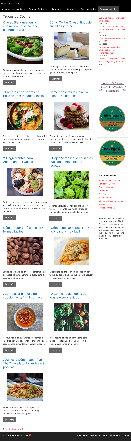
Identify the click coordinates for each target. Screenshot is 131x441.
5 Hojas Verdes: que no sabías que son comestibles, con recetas (71, 161)
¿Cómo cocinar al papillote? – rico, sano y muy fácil (70, 229)
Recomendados (88, 9)
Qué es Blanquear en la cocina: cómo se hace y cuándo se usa (20, 26)
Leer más (9, 82)
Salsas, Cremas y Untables (111, 201)
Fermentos (57, 9)
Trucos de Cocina (108, 9)
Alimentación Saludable (13, 9)
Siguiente (17, 429)
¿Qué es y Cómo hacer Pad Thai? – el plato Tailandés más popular (24, 363)
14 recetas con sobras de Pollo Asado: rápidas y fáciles (24, 94)
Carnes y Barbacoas (38, 9)
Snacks (102, 204)
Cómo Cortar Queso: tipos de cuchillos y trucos (70, 24)
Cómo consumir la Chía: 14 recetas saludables (68, 94)
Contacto (103, 435)
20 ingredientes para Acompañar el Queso (18, 160)
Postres (102, 194)
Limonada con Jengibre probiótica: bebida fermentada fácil (109, 50)
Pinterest (114, 435)
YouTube (125, 435)
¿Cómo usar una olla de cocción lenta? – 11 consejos (23, 295)
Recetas (70, 9)
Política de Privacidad (87, 435)
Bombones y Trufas (107, 184)
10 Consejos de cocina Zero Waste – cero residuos (69, 295)
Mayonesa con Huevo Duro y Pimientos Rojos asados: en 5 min (112, 29)
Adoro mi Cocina (11, 3)
